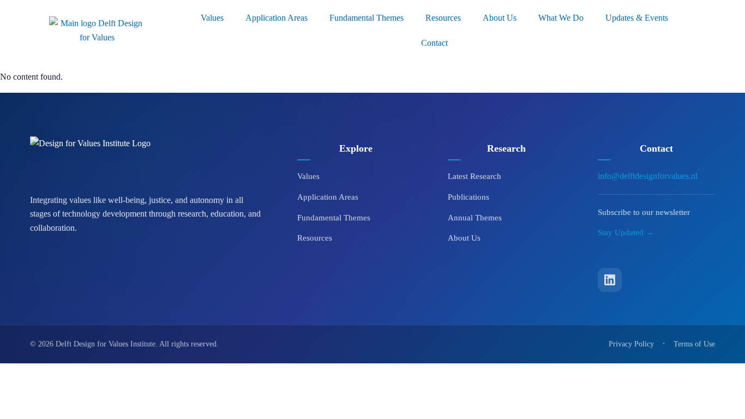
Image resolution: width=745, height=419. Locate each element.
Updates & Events (636, 17)
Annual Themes (475, 217)
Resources (443, 17)
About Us (499, 17)
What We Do (561, 17)
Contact (434, 42)
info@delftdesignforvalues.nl (648, 176)
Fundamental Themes (366, 17)
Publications (468, 197)
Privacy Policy (631, 344)
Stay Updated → (626, 232)
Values (212, 17)
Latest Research (474, 176)
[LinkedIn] (610, 280)
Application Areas (276, 17)
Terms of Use (694, 344)
